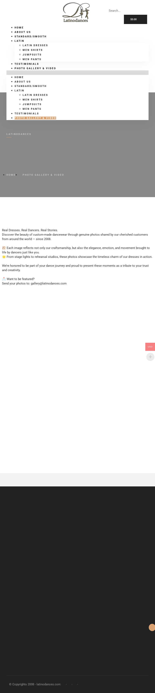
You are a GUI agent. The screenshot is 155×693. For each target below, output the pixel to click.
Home (19, 77)
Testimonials (27, 113)
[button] (77, 72)
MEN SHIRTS (33, 50)
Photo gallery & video (35, 68)
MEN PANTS (32, 109)
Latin (19, 41)
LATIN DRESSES (35, 45)
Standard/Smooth (31, 36)
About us (23, 81)
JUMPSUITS (32, 54)
